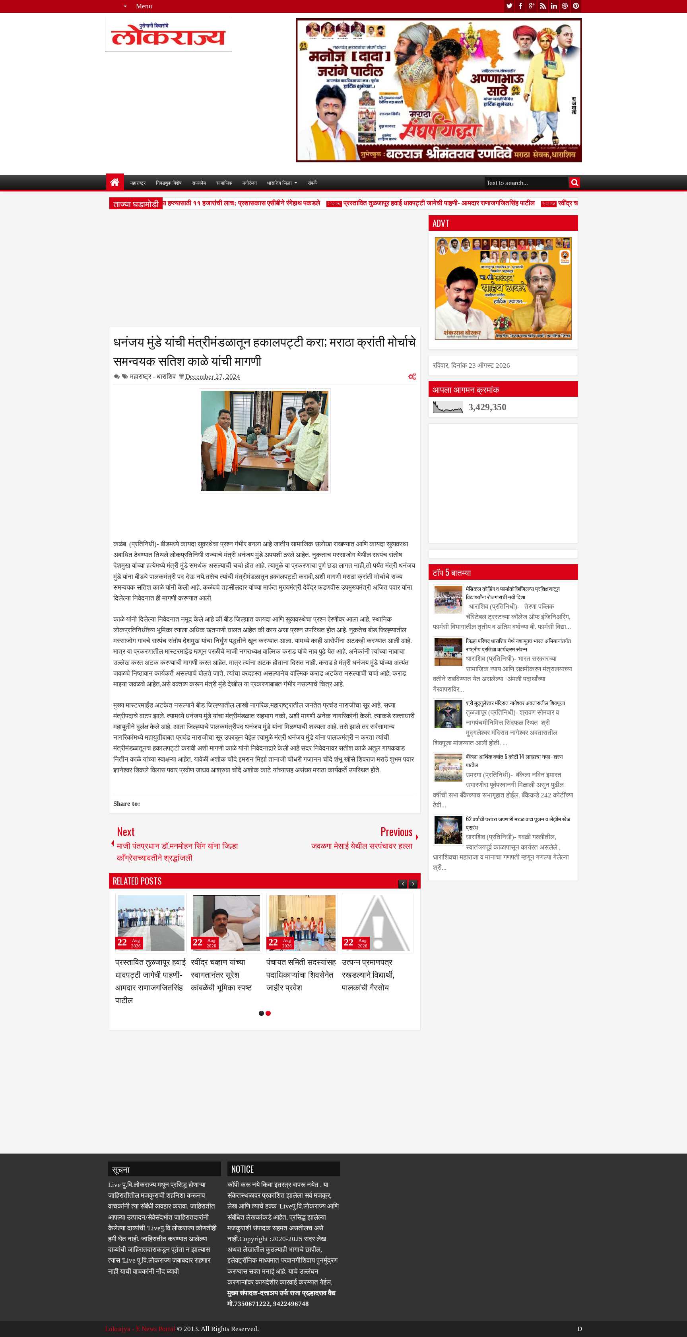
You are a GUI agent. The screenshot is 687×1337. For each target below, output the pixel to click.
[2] (268, 1013)
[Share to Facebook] (161, 902)
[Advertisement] (265, 271)
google (531, 6)
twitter (509, 6)
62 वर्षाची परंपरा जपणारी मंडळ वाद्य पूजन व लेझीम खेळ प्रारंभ (518, 823)
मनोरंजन (250, 182)
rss (543, 6)
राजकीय (199, 182)
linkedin (554, 6)
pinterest (576, 6)
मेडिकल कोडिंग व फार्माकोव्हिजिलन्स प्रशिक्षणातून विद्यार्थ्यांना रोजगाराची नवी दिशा (513, 592)
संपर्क (312, 182)
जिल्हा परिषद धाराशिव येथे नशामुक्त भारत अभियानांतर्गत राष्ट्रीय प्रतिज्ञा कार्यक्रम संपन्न (518, 644)
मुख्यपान (115, 182)
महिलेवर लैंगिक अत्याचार (149, 961)
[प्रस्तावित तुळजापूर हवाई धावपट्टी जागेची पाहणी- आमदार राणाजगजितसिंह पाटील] (302, 923)
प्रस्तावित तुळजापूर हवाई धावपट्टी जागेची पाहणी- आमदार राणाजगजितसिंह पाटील (423, 203)
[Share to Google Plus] (178, 902)
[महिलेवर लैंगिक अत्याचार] (151, 923)
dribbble (565, 6)
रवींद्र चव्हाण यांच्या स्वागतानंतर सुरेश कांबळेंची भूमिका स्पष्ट (372, 974)
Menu (144, 6)
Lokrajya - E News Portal (140, 1329)
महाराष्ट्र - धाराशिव (153, 376)
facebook (520, 6)
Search (574, 182)
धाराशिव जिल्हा (279, 182)
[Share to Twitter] (169, 902)
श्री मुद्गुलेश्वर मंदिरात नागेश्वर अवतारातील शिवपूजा (515, 702)
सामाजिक (224, 182)
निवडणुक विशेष (169, 182)
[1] (261, 1013)
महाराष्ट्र (138, 182)
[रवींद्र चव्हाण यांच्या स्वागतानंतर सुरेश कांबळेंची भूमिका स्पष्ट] (377, 923)
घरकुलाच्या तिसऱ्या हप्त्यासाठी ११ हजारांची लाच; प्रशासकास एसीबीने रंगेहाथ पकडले (206, 203)
